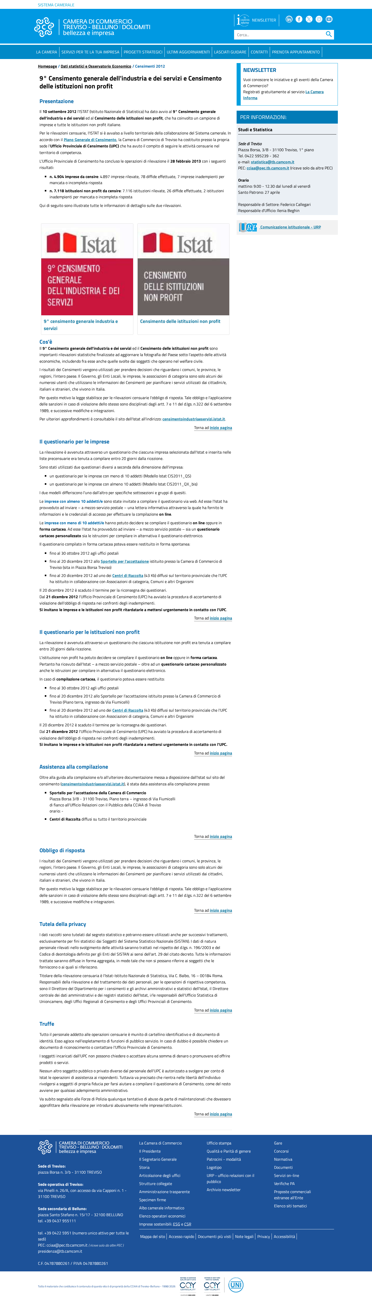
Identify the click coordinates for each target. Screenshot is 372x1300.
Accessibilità (284, 1236)
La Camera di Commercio (160, 1143)
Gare (278, 1143)
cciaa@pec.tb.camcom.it (268, 168)
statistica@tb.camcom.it (272, 162)
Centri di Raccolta (127, 575)
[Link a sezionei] (184, 270)
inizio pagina (221, 427)
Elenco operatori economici (162, 1216)
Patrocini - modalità (224, 1159)
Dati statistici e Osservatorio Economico (96, 66)
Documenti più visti (214, 1236)
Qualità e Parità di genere (229, 1151)
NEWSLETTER (264, 20)
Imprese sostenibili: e (165, 1224)
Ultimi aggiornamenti (188, 52)
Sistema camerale (56, 5)
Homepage (47, 66)
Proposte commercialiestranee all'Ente (292, 1195)
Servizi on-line (286, 1175)
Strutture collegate (155, 1183)
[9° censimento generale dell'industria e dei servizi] (87, 270)
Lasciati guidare (230, 52)
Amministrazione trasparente (164, 1192)
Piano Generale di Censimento (90, 140)
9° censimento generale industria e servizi (81, 324)
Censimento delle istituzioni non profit (180, 321)
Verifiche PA (284, 1183)
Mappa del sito (152, 1236)
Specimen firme (152, 1200)
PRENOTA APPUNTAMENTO (296, 52)
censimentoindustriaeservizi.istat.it (193, 419)
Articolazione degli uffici (159, 1175)
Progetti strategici (143, 52)
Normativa (283, 1159)
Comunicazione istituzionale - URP (290, 227)
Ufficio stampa (219, 1143)
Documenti (283, 1167)
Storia (144, 1167)
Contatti (259, 52)
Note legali (244, 1236)
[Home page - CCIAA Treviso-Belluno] (92, 27)
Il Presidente (150, 1151)
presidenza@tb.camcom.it (60, 1251)
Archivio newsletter (224, 1190)
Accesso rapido (181, 1236)
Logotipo (214, 1167)
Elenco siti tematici (290, 1206)
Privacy (263, 1236)
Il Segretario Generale (158, 1159)
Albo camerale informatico (161, 1208)
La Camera (46, 52)
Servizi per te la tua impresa (90, 52)
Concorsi (281, 1151)
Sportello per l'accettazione (125, 561)
